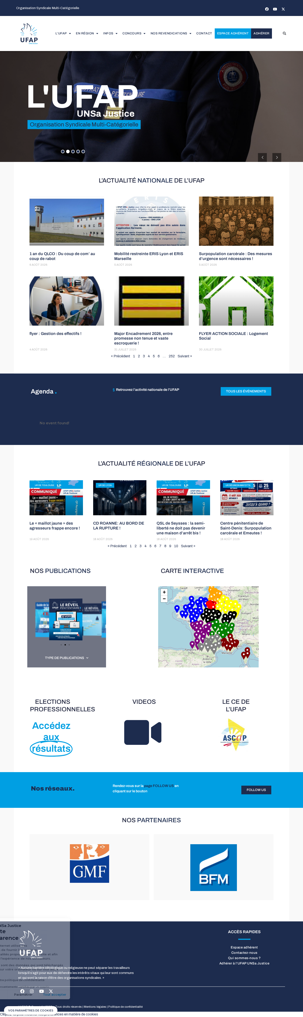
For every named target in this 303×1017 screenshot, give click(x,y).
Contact (204, 33)
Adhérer (262, 33)
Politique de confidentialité (125, 1006)
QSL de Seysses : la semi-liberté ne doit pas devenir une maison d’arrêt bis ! (181, 528)
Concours (131, 33)
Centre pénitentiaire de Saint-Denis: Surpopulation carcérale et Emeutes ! (246, 528)
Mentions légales (95, 1006)
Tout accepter (82, 995)
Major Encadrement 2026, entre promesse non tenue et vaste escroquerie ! (143, 338)
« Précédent (120, 356)
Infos (108, 33)
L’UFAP (61, 33)
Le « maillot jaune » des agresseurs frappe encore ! (55, 525)
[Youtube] (275, 9)
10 (176, 546)
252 (172, 356)
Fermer (20, 995)
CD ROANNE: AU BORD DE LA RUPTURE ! (118, 525)
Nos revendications (169, 33)
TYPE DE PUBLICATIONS (64, 658)
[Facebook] (266, 9)
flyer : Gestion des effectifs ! (55, 333)
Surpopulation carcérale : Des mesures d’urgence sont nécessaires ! (235, 256)
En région (85, 33)
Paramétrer (51, 995)
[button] (284, 33)
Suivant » (185, 356)
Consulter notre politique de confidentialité (40, 980)
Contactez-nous (244, 952)
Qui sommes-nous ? (244, 958)
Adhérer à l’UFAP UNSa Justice (244, 963)
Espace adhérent (233, 33)
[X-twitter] (283, 9)
